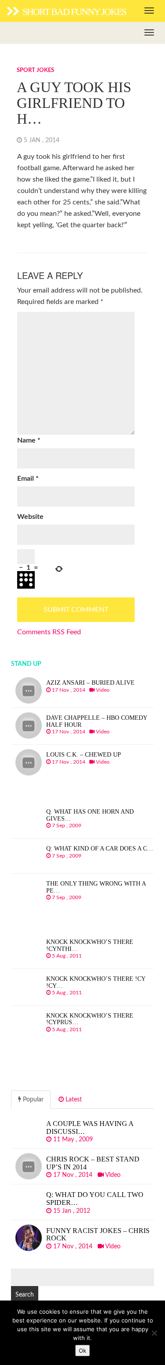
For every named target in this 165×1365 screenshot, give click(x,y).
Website (30, 516)
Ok (82, 1350)
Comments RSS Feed (49, 632)
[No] (154, 1333)
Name (28, 440)
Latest (73, 1100)
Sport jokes (35, 70)
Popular (32, 1100)
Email (28, 478)
